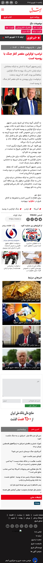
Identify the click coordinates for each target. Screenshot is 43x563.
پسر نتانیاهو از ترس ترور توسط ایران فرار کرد (25, 485)
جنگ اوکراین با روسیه (11, 208)
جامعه (27, 515)
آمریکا (36, 208)
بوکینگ (37, 503)
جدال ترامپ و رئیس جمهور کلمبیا (27, 322)
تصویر (13, 518)
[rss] (35, 526)
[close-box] (4, 37)
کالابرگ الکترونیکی (23, 27)
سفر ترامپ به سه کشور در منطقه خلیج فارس (22, 367)
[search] (3, 2)
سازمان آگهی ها (36, 551)
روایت (20, 518)
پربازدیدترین (21, 429)
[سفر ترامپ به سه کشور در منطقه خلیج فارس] (21, 359)
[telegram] (40, 220)
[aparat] (17, 526)
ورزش (27, 518)
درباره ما (39, 535)
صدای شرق (39, 521)
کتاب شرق (8, 17)
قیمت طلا (9, 27)
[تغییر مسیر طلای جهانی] (21, 292)
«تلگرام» (31, 201)
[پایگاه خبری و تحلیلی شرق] (35, 10)
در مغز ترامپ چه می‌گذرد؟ (29, 345)
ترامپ (26, 208)
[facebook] (32, 219)
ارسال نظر (33, 406)
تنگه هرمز (26, 31)
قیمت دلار (37, 27)
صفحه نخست (38, 515)
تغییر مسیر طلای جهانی (30, 300)
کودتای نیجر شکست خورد (32, 456)
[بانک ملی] (21, 421)
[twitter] (36, 219)
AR (7, 2)
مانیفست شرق (36, 543)
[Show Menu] (2, 8)
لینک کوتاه (17, 215)
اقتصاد (11, 515)
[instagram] (31, 526)
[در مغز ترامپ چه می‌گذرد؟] (21, 337)
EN (11, 2)
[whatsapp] (28, 219)
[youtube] (7, 526)
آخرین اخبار (35, 429)
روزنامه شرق (34, 17)
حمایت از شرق (36, 539)
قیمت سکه (37, 31)
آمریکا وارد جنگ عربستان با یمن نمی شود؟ (26, 451)
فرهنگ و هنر (38, 518)
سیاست (19, 515)
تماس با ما (38, 532)
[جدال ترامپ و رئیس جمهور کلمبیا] (21, 314)
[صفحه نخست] (15, 2)
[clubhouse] (12, 526)
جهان (38, 47)
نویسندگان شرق (36, 547)
